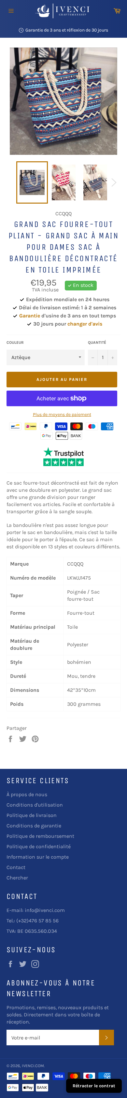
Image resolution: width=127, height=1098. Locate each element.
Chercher (17, 878)
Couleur (15, 342)
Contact (16, 867)
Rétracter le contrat (94, 1086)
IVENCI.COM (33, 1065)
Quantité (97, 342)
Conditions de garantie (34, 826)
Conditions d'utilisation (35, 805)
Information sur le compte (38, 857)
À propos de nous (27, 794)
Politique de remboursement (40, 836)
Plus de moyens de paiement (62, 414)
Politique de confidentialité (39, 846)
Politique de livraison (32, 815)
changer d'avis (84, 324)
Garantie (29, 316)
